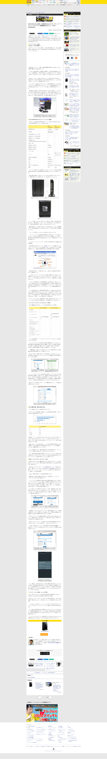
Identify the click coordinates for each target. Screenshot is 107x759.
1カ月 (78, 14)
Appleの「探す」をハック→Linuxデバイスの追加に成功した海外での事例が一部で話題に (72, 70)
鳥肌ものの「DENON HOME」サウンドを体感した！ (74, 34)
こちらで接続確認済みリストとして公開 (50, 466)
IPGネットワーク (70, 735)
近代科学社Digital (52, 740)
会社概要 (63, 746)
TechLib (60, 742)
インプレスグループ (68, 746)
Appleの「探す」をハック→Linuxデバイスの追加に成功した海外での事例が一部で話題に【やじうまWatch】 (73, 19)
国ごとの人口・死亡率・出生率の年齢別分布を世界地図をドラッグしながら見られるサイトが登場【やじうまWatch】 (73, 17)
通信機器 (28, 4)
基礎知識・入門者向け (51, 4)
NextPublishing (39, 740)
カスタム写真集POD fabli (73, 738)
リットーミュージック (52, 727)
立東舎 (50, 732)
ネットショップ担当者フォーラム (42, 729)
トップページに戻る (45, 697)
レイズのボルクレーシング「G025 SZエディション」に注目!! (74, 49)
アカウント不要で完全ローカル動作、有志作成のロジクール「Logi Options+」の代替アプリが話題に (72, 132)
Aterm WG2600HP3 (45, 631)
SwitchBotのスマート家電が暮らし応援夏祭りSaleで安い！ (74, 86)
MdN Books (61, 737)
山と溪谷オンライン (52, 735)
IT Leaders (29, 732)
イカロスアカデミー (62, 734)
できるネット (30, 740)
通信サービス (33, 4)
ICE (68, 726)
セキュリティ (39, 4)
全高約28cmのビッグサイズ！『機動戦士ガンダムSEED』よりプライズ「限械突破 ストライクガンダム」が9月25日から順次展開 (73, 161)
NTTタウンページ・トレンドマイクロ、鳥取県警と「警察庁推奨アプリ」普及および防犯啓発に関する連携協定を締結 (74, 101)
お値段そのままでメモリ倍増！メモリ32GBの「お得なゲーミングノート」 (74, 45)
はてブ (46, 33)
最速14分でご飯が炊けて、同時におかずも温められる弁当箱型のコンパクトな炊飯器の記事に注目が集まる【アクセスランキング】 (73, 27)
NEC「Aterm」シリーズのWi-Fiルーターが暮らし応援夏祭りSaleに (74, 80)
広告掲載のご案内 (43, 746)
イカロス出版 (60, 726)
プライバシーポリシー (57, 746)
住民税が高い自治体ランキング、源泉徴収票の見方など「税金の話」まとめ (74, 178)
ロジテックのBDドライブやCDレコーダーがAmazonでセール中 (74, 142)
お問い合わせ (38, 746)
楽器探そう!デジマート (52, 729)
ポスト (33, 33)
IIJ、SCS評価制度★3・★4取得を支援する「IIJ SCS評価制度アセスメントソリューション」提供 (73, 24)
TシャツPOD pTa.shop (72, 737)
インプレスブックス (40, 738)
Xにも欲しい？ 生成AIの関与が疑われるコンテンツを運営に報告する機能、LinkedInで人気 (72, 138)
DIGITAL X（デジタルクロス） (41, 734)
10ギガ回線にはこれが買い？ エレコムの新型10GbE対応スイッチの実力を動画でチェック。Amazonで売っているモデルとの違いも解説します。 (74, 128)
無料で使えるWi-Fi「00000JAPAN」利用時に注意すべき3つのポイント (74, 170)
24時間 (70, 14)
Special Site (68, 30)
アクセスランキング (70, 12)
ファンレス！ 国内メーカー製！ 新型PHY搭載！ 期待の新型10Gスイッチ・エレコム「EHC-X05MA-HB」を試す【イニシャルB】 (72, 22)
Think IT (29, 727)
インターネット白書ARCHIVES (32, 742)
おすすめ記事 (68, 167)
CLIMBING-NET (51, 737)
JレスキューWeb (61, 732)
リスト (36, 33)
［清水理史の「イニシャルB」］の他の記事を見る (45, 672)
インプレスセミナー (40, 732)
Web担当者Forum (30, 729)
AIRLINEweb (61, 727)
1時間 (66, 14)
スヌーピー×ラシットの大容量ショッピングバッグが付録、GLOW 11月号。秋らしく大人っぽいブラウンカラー (73, 159)
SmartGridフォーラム (40, 727)
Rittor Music (50, 726)
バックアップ (44, 4)
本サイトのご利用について (30, 746)
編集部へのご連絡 (50, 746)
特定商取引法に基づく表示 (77, 746)
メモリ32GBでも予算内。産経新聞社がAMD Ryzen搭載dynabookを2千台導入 (74, 38)
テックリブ (59, 740)
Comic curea (71, 729)
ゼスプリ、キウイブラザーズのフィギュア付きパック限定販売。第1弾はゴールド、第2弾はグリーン (73, 154)
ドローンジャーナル (31, 734)
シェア (41, 33)
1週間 (74, 14)
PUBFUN (69, 732)
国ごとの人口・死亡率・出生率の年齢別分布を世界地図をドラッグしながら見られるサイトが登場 (72, 75)
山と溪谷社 (50, 734)
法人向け (57, 4)
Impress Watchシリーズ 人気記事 (72, 149)
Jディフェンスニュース (62, 729)
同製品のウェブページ (48, 245)
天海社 (70, 727)
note (52, 33)
